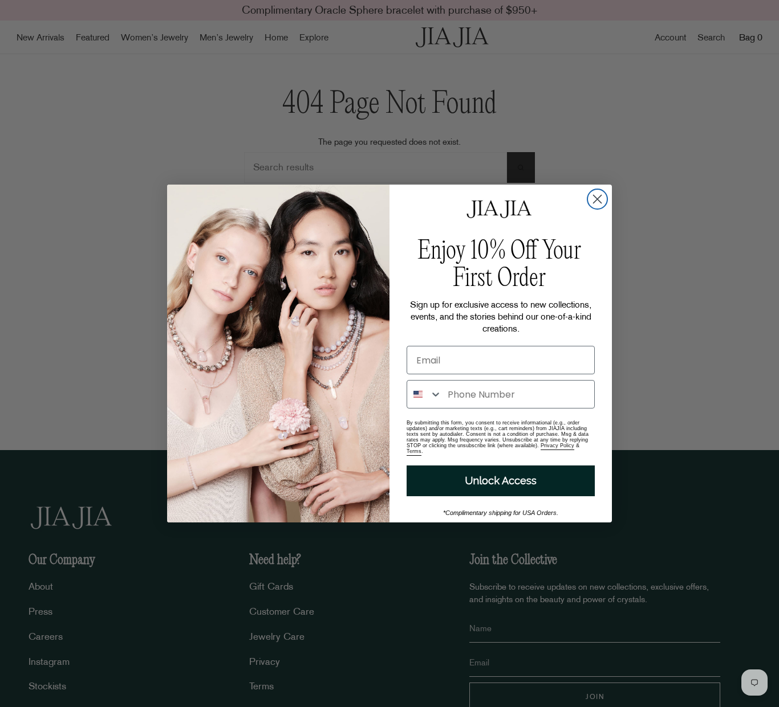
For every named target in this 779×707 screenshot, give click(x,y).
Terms (414, 451)
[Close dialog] (597, 199)
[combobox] (424, 394)
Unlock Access (501, 481)
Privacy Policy (557, 445)
